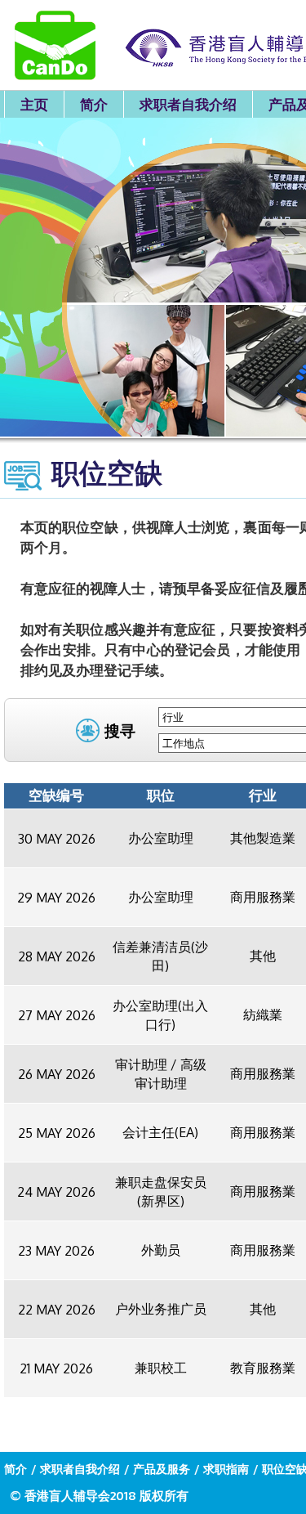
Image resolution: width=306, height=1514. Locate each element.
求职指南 (226, 1469)
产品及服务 (161, 1469)
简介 (94, 104)
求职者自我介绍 (188, 104)
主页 (34, 104)
